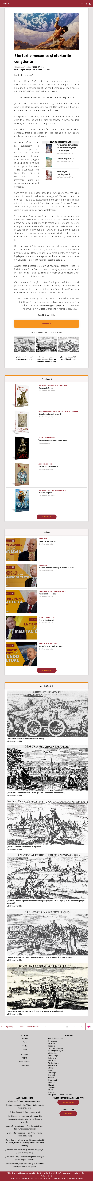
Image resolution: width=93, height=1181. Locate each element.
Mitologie (51, 1043)
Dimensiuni (52, 1080)
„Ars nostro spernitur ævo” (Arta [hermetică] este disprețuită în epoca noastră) (40, 957)
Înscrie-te (68, 1113)
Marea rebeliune (46, 388)
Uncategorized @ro (55, 1051)
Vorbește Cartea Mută (48, 466)
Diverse (51, 1092)
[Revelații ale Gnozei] (21, 549)
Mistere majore (45, 492)
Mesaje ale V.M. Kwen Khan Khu (38, 69)
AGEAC (24, 1058)
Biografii (51, 1075)
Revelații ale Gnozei (47, 541)
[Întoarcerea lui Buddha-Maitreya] (21, 448)
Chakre (51, 1077)
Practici (24, 1046)
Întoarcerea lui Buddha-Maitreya (53, 440)
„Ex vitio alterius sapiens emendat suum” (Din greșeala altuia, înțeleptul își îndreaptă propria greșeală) (25, 1119)
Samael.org (25, 1065)
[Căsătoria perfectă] (49, 162)
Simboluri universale (55, 1048)
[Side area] (81, 3)
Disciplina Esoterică (47, 594)
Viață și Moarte (44, 411)
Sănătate (51, 1087)
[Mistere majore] (21, 500)
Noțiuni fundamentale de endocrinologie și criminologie (67, 148)
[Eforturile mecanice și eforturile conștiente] (67, 1026)
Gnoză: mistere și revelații (50, 414)
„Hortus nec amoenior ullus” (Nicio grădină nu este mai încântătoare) (36, 792)
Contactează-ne (68, 1102)
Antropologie (53, 1055)
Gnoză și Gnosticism (55, 1038)
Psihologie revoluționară (63, 173)
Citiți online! (44, 385)
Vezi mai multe (46, 517)
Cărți (25, 1042)
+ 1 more (75, 411)
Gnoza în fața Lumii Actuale (50, 646)
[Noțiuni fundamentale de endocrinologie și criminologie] (49, 149)
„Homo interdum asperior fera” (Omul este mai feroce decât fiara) (35, 1011)
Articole (25, 1038)
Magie (50, 1090)
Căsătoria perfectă (65, 158)
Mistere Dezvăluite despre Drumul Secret (56, 567)
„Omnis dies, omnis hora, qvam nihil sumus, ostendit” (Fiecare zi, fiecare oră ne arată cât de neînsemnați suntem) (25, 1143)
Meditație (51, 617)
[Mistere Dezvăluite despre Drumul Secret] (21, 575)
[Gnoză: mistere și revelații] (21, 422)
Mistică (51, 1085)
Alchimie (42, 464)
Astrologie (52, 1073)
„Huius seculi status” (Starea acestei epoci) (25, 738)
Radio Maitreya (24, 1061)
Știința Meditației (46, 620)
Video (25, 1049)
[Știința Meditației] (21, 627)
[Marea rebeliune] (21, 395)
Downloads (52, 1041)
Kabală (50, 1070)
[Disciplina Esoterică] (21, 601)
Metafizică (43, 438)
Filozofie (51, 1046)
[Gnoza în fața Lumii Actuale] (21, 654)
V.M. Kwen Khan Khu (14, 741)
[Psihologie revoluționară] (49, 175)
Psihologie (20, 69)
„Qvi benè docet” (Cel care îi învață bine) (24, 847)
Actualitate (66, 411)
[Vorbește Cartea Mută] (21, 474)
